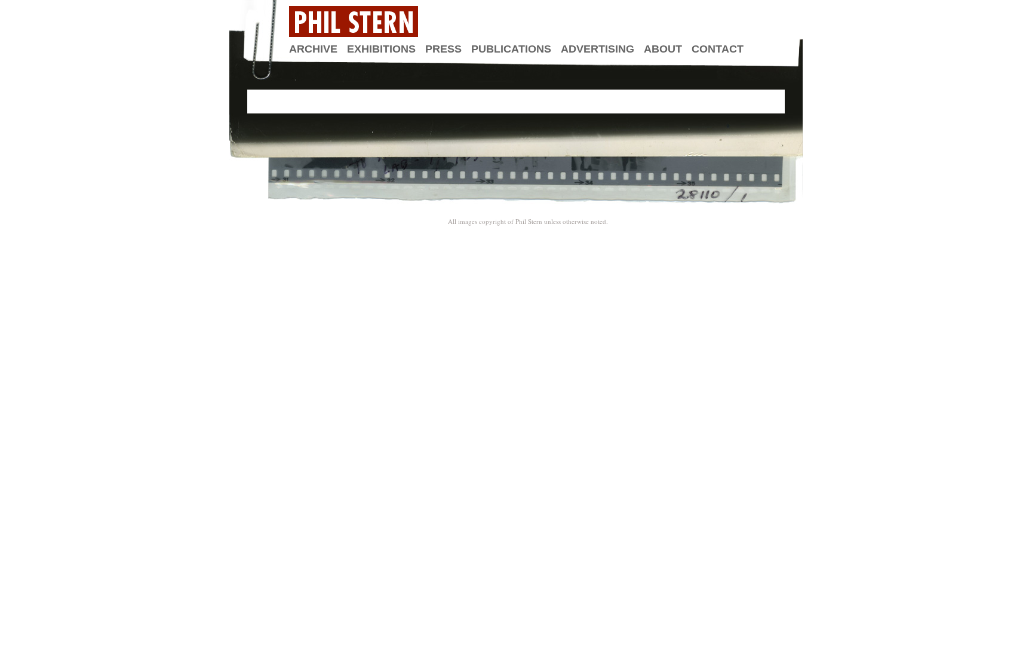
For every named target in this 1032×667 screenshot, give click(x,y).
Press (443, 49)
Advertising (597, 49)
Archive (313, 49)
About (663, 49)
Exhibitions (381, 49)
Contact (718, 49)
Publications (511, 49)
